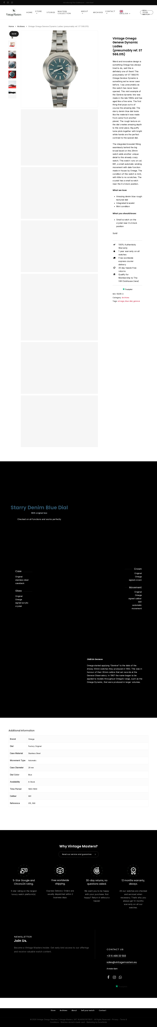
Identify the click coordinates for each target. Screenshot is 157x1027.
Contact (102, 1010)
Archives (21, 26)
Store (53, 1010)
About (74, 1010)
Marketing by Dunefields (97, 1022)
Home (11, 26)
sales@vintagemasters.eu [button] (122, 962)
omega (121, 301)
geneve (136, 301)
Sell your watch (87, 1010)
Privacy (115, 1019)
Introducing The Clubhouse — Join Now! (78, 2)
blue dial (128, 301)
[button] (78, 854)
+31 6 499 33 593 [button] (116, 956)
